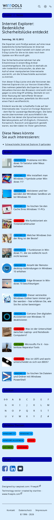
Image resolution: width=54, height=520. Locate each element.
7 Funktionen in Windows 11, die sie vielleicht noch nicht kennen (31, 253)
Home (8, 15)
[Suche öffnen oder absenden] (39, 6)
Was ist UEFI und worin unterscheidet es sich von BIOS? (32, 360)
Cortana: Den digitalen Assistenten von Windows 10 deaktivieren (32, 316)
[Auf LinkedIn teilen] (12, 469)
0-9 (5, 399)
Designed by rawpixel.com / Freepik (20, 486)
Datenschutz (25, 510)
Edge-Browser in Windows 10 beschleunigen (32, 282)
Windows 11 (9, 433)
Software (8, 447)
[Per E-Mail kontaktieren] (20, 469)
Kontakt (11, 510)
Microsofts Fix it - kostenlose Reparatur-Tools (31, 346)
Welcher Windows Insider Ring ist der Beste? (33, 237)
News (19, 15)
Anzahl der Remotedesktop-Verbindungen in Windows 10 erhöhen (33, 268)
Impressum (41, 510)
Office (31, 440)
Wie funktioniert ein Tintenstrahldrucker (30, 222)
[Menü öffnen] (50, 6)
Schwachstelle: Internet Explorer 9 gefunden (28, 144)
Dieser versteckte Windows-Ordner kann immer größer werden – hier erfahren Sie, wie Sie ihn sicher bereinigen (32, 300)
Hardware (23, 447)
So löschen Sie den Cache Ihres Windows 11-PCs (30, 208)
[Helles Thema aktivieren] (45, 6)
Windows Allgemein (13, 440)
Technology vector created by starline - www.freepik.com (22, 492)
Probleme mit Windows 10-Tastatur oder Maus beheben (30, 163)
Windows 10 (26, 433)
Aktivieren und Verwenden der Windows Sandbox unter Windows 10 (32, 193)
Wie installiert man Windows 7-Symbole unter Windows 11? (31, 178)
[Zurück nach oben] (48, 514)
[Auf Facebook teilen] (5, 469)
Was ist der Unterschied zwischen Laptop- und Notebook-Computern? (32, 332)
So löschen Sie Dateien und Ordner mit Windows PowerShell (33, 376)
